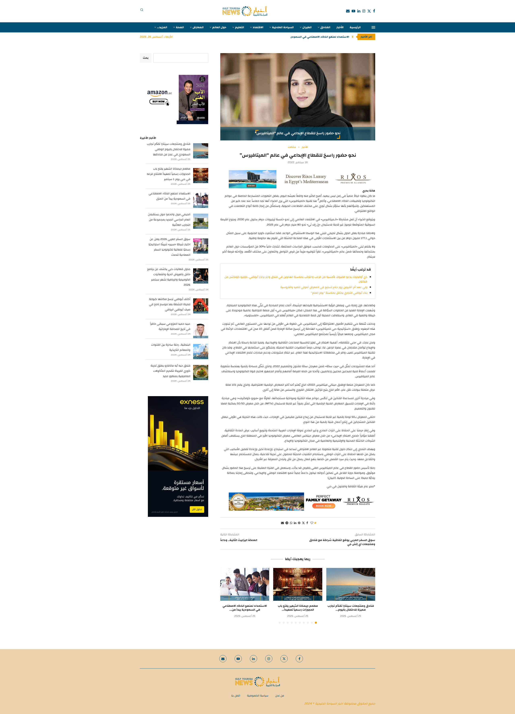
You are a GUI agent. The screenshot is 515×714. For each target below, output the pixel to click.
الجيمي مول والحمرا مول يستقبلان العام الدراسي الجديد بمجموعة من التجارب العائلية (169, 220)
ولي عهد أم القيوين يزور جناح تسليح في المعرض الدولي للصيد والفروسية (323, 287)
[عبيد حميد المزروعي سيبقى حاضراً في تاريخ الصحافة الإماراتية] (200, 330)
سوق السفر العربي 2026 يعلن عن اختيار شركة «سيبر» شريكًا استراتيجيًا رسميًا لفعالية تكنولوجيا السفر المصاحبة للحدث (169, 247)
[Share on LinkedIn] (295, 523)
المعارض (198, 27)
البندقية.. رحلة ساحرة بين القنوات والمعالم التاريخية (170, 347)
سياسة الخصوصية (257, 695)
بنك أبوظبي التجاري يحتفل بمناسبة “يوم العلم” (339, 293)
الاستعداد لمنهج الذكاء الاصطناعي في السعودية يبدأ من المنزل (169, 196)
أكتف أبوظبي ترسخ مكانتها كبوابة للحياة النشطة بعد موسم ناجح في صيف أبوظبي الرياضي (169, 304)
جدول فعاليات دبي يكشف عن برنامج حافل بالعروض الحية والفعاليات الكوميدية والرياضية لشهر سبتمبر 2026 (168, 277)
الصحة (180, 27)
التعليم (239, 27)
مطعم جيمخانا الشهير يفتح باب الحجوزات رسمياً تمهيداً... (298, 608)
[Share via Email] (282, 523)
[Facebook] (374, 11)
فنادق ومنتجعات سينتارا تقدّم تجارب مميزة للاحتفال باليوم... (351, 608)
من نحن (279, 695)
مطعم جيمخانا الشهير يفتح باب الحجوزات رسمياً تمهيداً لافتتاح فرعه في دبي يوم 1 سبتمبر (168, 174)
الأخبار (340, 27)
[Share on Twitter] (303, 523)
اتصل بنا (235, 695)
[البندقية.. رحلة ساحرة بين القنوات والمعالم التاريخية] (200, 351)
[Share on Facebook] (307, 523)
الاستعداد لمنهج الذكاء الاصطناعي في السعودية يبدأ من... (313, 36)
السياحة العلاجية (283, 27)
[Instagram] (364, 11)
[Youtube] (353, 11)
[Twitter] (369, 11)
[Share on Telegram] (286, 523)
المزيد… (162, 27)
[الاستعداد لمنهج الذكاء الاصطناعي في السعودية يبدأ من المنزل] (244, 584)
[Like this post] (311, 523)
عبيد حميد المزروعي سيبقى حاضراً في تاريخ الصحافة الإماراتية (170, 326)
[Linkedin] (358, 11)
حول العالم (219, 27)
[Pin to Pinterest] (299, 523)
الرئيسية (355, 27)
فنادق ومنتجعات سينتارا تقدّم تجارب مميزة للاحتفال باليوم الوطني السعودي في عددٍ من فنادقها (168, 149)
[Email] (348, 11)
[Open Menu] (373, 27)
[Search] (142, 11)
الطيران (307, 27)
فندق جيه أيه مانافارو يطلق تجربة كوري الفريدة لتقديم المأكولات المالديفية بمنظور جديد (170, 371)
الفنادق (325, 27)
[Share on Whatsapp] (291, 523)
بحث (145, 58)
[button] (352, 37)
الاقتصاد (258, 27)
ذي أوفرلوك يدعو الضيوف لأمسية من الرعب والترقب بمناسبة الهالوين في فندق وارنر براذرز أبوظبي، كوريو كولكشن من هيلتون (296, 279)
